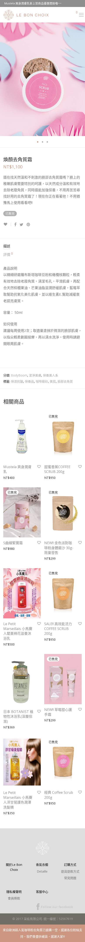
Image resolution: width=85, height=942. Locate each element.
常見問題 (70, 878)
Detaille (42, 871)
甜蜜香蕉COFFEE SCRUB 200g (57, 469)
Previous (4, 79)
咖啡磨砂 (42, 381)
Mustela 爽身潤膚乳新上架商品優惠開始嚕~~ (32, 3)
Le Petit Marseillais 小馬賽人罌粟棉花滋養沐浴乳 (17, 631)
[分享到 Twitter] (21, 225)
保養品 (29, 381)
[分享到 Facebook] (15, 225)
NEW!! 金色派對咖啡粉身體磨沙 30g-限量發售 (58, 547)
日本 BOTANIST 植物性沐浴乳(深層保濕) (18, 716)
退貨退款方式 (70, 871)
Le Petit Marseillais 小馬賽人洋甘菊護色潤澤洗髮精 (17, 800)
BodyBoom (19, 375)
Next (81, 79)
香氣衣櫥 (42, 865)
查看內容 (48, 478)
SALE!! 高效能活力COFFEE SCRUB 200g (58, 628)
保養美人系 (50, 375)
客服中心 (42, 892)
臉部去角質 (65, 381)
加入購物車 (8, 478)
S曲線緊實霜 (13, 542)
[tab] (42, 246)
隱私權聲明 (14, 892)
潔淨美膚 (35, 375)
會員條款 (14, 898)
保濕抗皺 (17, 381)
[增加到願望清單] (7, 224)
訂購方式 (70, 865)
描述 (6, 246)
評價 (8, 254)
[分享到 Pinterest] (29, 225)
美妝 (53, 381)
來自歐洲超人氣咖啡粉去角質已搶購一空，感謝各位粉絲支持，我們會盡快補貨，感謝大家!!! (42, 933)
